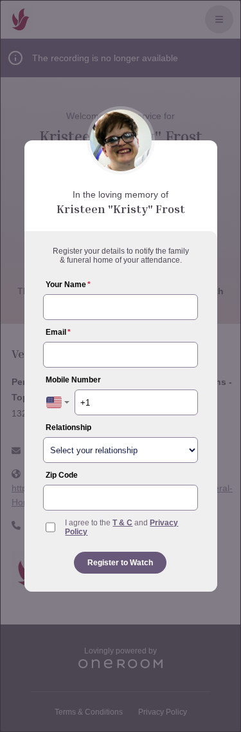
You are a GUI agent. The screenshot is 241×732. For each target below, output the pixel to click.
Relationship (68, 427)
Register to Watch (120, 562)
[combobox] (58, 402)
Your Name (68, 284)
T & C (122, 522)
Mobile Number (73, 379)
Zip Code (62, 475)
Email (58, 332)
